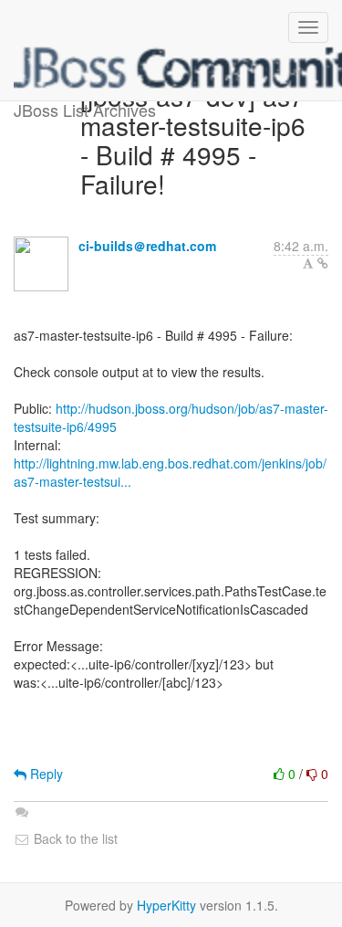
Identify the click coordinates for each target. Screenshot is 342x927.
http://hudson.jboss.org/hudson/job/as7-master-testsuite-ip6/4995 (171, 417)
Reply (44, 773)
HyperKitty (166, 905)
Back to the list (74, 838)
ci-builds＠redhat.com (147, 246)
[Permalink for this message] (322, 263)
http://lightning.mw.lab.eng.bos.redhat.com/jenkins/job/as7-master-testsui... (170, 472)
